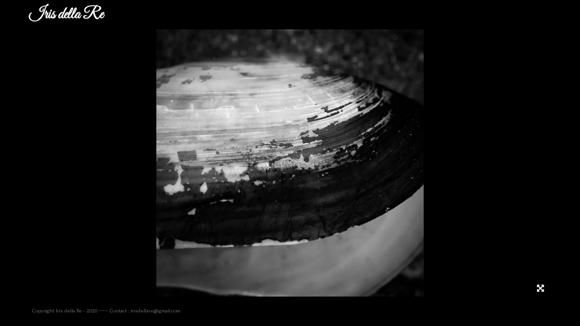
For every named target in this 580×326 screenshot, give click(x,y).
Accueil (124, 14)
